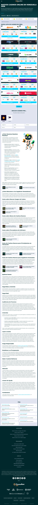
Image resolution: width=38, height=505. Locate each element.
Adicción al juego (19, 451)
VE (18, 481)
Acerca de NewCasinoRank (18, 459)
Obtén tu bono (10, 36)
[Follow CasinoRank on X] (18, 479)
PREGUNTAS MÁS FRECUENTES (18, 464)
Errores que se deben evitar (19, 445)
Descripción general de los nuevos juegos (19, 446)
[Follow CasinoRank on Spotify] (22, 479)
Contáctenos (19, 468)
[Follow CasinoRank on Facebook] (13, 479)
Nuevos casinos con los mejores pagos (19, 438)
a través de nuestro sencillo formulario (24, 394)
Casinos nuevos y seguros (18, 433)
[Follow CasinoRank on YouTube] (20, 479)
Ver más (18, 106)
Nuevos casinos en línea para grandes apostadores (19, 435)
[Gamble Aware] (17, 494)
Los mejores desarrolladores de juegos (19, 453)
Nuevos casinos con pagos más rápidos (19, 432)
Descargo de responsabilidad (19, 466)
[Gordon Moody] (28, 491)
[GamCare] (20, 491)
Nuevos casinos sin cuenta (18, 437)
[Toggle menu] (2, 1)
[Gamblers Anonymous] (13, 491)
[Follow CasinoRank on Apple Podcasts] (24, 479)
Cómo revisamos (19, 461)
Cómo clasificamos (19, 463)
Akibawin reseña (10, 37)
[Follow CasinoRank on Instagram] (15, 479)
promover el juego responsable (22, 345)
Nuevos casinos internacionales (18, 450)
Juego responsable (19, 448)
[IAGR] (8, 491)
